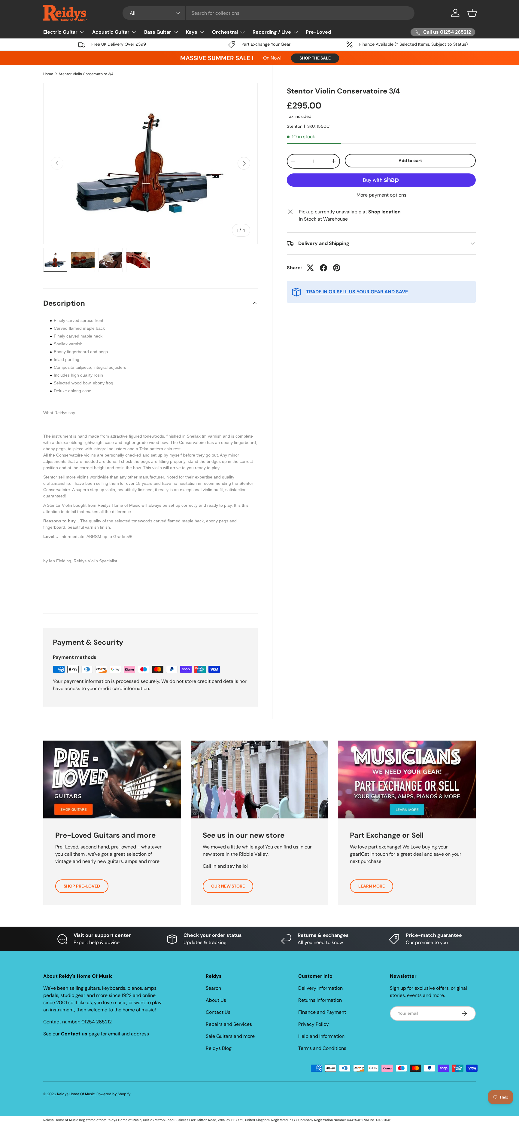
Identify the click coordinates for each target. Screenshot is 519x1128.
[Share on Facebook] (323, 267)
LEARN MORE (371, 886)
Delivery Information (320, 988)
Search (213, 988)
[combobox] (269, 13)
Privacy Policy (313, 1024)
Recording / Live (272, 32)
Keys (191, 32)
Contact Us (218, 1012)
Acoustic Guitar (110, 32)
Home (48, 74)
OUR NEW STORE (228, 886)
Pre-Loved (318, 32)
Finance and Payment (322, 1012)
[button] (472, 13)
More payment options (381, 195)
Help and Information (321, 1036)
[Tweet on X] (310, 267)
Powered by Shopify (113, 1094)
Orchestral (225, 32)
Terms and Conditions (322, 1048)
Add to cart (410, 160)
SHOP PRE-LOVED (82, 886)
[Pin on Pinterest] (336, 267)
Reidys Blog (219, 1048)
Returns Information (320, 1000)
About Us (216, 1000)
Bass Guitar (157, 32)
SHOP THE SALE (315, 58)
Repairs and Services (229, 1024)
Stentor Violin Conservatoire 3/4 (86, 74)
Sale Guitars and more (230, 1036)
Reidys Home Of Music (76, 1094)
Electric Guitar (60, 32)
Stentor (294, 126)
